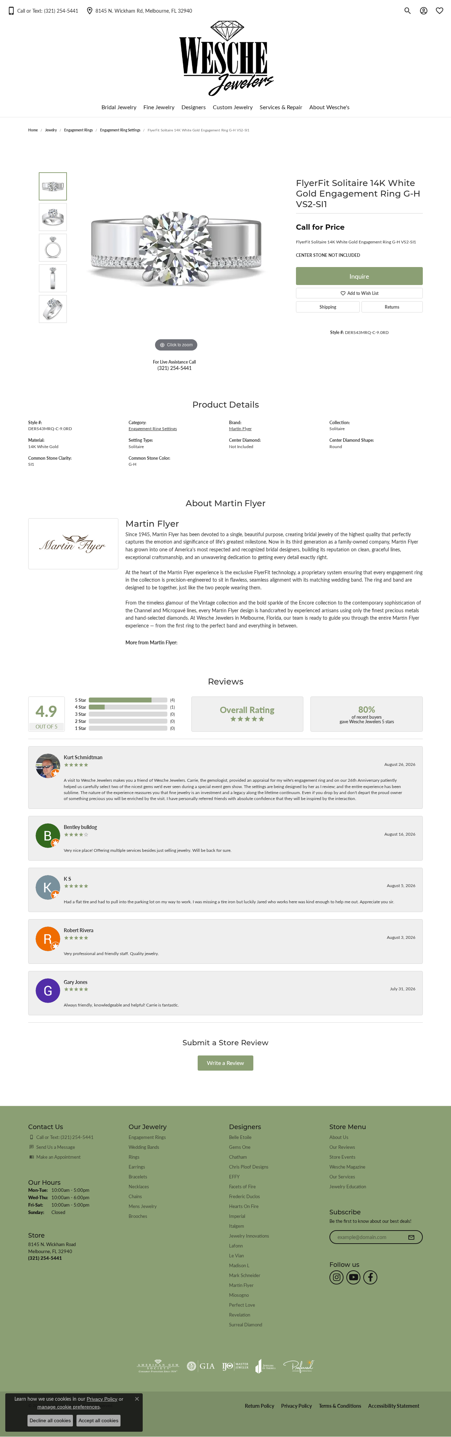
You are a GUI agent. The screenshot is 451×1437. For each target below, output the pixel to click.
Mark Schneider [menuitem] (244, 1275)
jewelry (51, 130)
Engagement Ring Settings (120, 130)
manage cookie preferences (68, 1407)
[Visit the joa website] (265, 1366)
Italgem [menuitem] (236, 1226)
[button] (42, 11)
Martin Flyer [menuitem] (241, 1285)
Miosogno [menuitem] (239, 1295)
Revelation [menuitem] (239, 1315)
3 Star (80, 714)
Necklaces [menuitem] (139, 1186)
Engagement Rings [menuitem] (147, 1137)
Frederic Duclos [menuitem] (244, 1196)
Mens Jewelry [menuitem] (143, 1206)
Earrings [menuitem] (137, 1167)
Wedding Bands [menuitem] (144, 1147)
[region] (176, 247)
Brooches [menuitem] (138, 1216)
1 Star (80, 728)
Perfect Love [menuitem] (242, 1305)
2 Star (80, 721)
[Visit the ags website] (158, 1366)
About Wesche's (329, 107)
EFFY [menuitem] (234, 1176)
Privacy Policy (296, 1405)
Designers (193, 107)
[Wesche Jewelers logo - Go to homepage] (225, 52)
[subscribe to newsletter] (411, 1237)
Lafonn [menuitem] (236, 1246)
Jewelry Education (347, 1186)
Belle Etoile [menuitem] (240, 1137)
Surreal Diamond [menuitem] (245, 1324)
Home (33, 130)
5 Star (80, 700)
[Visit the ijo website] (235, 1366)
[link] (138, 11)
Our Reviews (342, 1147)
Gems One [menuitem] (240, 1147)
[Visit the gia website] (201, 1366)
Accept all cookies (98, 1420)
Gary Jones (75, 981)
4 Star (80, 707)
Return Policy (259, 1405)
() (172, 700)
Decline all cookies (50, 1420)
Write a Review (225, 1062)
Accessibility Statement (393, 1405)
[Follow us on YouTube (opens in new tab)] (353, 1277)
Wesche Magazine (347, 1167)
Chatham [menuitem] (238, 1157)
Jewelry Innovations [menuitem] (249, 1236)
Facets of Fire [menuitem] (242, 1186)
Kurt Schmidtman (83, 757)
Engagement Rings (78, 130)
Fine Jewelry (158, 107)
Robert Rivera (78, 930)
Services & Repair (281, 107)
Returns (392, 307)
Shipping (328, 307)
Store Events (342, 1157)
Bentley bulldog (80, 826)
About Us (338, 1137)
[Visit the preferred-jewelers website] (299, 1366)
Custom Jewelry (233, 107)
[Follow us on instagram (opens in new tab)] (336, 1277)
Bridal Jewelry (118, 107)
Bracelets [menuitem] (138, 1176)
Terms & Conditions (340, 1405)
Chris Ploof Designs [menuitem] (248, 1167)
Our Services (342, 1176)
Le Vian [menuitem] (236, 1255)
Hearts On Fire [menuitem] (244, 1206)
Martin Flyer (240, 428)
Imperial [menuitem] (237, 1216)
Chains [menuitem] (135, 1196)
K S (67, 878)
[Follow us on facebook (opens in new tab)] (370, 1277)
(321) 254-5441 (174, 367)
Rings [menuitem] (134, 1157)
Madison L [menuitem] (239, 1265)
